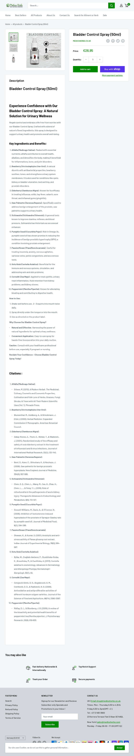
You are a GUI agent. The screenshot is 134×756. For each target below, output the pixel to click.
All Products (36, 15)
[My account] (121, 5)
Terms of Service (13, 718)
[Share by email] (123, 41)
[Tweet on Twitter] (118, 41)
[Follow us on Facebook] (34, 742)
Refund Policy (11, 709)
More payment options (112, 75)
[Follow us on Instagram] (39, 742)
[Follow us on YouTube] (44, 742)
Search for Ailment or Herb (86, 15)
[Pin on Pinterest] (113, 41)
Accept (119, 748)
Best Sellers (20, 15)
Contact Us (65, 15)
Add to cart (85, 69)
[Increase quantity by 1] (100, 59)
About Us (51, 15)
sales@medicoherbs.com (108, 722)
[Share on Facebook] (108, 41)
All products (17, 24)
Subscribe (50, 724)
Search (8, 701)
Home (8, 15)
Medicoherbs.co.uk (82, 41)
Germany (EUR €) (13, 738)
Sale (105, 15)
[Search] (111, 5)
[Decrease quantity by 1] (86, 59)
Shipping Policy (12, 713)
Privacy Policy (11, 705)
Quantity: (77, 59)
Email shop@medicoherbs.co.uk (105, 701)
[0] (126, 5)
